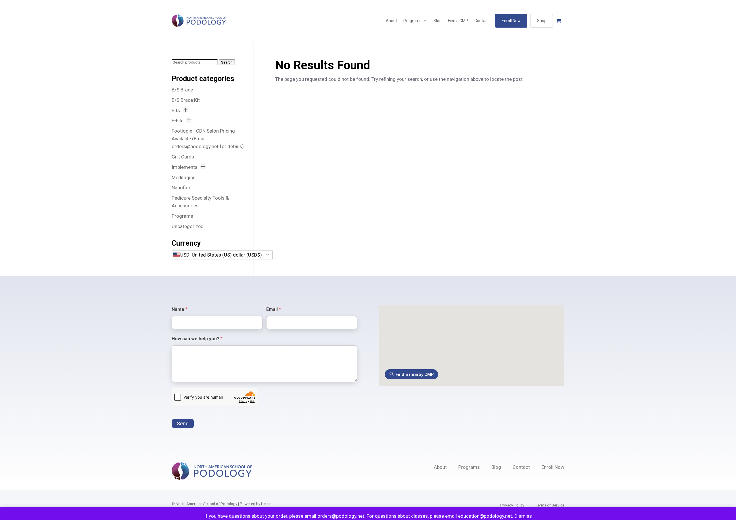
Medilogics (183, 177)
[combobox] (222, 255)
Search (227, 62)
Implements (185, 167)
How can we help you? (197, 338)
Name (179, 309)
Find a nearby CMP (415, 374)
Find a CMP (458, 20)
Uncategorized (188, 226)
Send (183, 423)
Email (273, 309)
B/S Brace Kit (186, 100)
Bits (176, 110)
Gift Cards (183, 157)
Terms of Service (550, 505)
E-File (177, 120)
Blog (438, 20)
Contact (481, 20)
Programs (412, 20)
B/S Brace (182, 90)
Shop (542, 20)
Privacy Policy (512, 505)
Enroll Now (511, 20)
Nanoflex (181, 187)
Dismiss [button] (523, 516)
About (391, 20)
